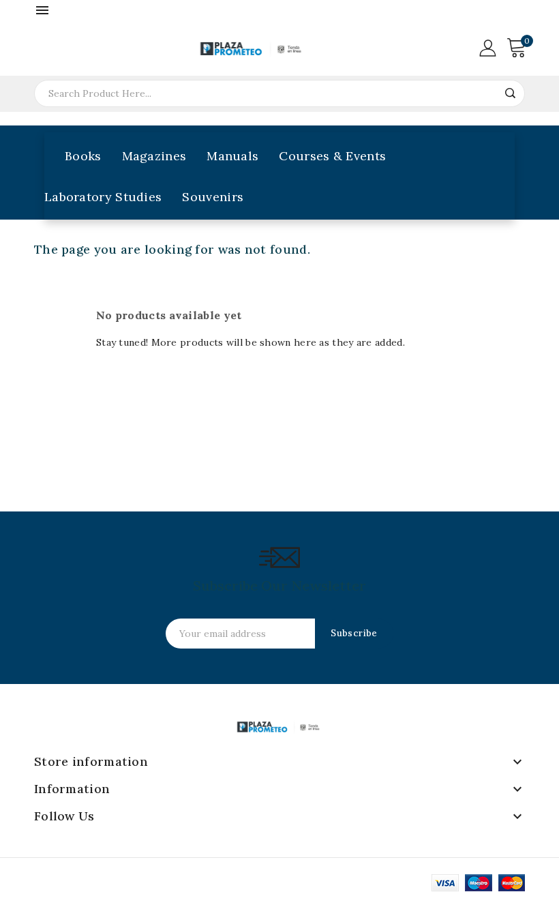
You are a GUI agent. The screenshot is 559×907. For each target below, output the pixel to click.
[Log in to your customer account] (487, 47)
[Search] (510, 93)
